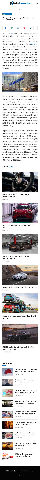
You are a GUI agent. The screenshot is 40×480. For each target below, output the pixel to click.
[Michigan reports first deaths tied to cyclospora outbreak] (7, 435)
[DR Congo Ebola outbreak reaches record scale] (7, 456)
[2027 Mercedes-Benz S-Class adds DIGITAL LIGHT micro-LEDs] (20, 334)
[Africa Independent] (20, 3)
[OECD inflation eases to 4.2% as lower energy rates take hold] (7, 393)
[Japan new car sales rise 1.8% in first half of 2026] (20, 213)
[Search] (37, 3)
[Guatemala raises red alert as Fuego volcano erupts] (7, 382)
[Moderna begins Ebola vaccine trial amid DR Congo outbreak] (7, 414)
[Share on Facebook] (5, 28)
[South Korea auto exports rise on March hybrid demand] (20, 303)
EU (12, 34)
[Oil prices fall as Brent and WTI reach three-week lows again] (7, 403)
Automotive (7, 14)
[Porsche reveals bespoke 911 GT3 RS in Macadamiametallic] (20, 244)
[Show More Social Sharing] (36, 28)
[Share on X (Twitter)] (18, 28)
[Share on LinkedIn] (31, 28)
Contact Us (24, 475)
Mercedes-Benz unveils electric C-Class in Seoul (19, 287)
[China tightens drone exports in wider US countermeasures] (7, 372)
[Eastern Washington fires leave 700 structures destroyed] (7, 425)
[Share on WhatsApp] (12, 28)
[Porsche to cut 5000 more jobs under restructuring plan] (20, 182)
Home (4, 9)
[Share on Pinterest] (24, 28)
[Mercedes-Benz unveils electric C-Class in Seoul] (20, 275)
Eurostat (34, 44)
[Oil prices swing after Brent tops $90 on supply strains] (7, 446)
